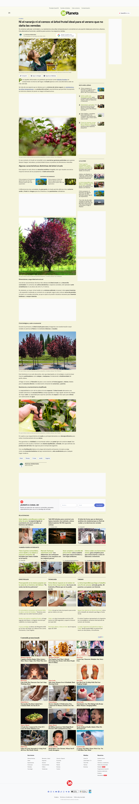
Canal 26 (85, 758)
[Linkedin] (58, 791)
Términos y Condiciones (66, 797)
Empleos (99, 773)
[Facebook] (48, 791)
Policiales (30, 767)
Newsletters (102, 775)
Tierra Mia (85, 762)
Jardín (40, 458)
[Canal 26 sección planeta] (69, 15)
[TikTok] (61, 791)
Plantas (28, 458)
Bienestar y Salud (46, 758)
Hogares (47, 458)
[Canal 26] (69, 783)
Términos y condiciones (103, 762)
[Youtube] (56, 791)
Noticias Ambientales (30, 34)
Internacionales (45, 764)
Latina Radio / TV (87, 760)
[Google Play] (83, 791)
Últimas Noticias (31, 758)
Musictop (85, 767)
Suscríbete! (99, 505)
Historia (58, 762)
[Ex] (53, 791)
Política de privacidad (103, 764)
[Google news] (69, 791)
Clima (29, 760)
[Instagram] (51, 791)
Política (43, 767)
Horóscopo (30, 764)
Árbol (21, 458)
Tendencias (44, 769)
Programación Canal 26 (103, 769)
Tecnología (52, 579)
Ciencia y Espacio (60, 758)
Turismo (80, 579)
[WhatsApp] (63, 791)
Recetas (58, 767)
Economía (58, 760)
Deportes (44, 760)
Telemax (85, 764)
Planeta (21, 18)
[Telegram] (66, 791)
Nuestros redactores (102, 771)
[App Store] (75, 791)
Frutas (34, 458)
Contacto (100, 760)
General (44, 762)
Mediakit (101, 767)
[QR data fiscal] (90, 792)
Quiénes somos (101, 758)
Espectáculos (24, 579)
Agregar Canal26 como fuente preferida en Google (67, 35)
